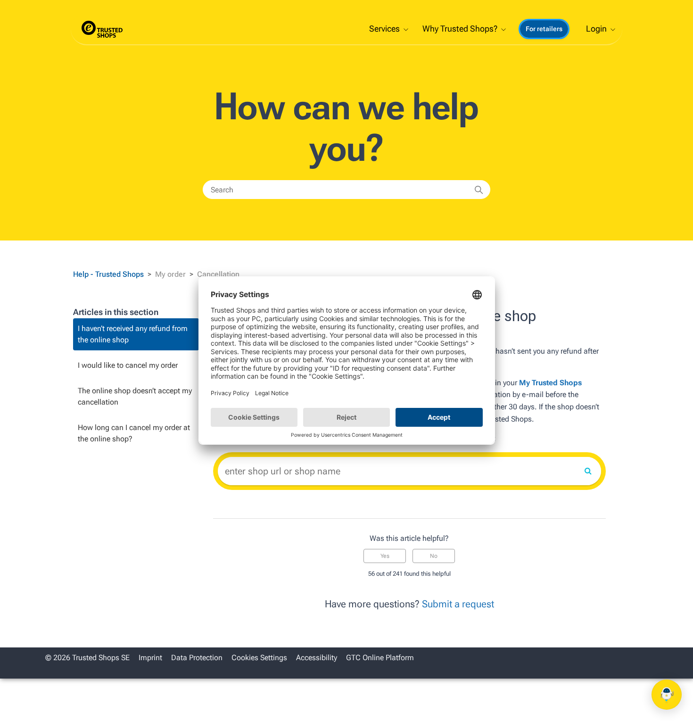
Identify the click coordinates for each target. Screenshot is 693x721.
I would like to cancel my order (128, 365)
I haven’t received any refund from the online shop (133, 334)
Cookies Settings (259, 657)
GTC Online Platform (380, 657)
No (433, 556)
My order (170, 274)
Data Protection (197, 657)
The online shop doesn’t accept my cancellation (135, 396)
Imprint (150, 657)
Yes (384, 556)
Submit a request (458, 604)
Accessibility (316, 657)
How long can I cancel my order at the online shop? (134, 433)
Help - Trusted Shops (109, 274)
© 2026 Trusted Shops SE (87, 657)
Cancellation (218, 274)
